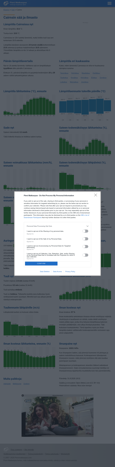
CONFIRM (41, 263)
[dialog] (57, 233)
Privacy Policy (70, 271)
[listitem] (57, 226)
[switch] (85, 231)
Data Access (57, 271)
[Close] (96, 196)
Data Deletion (45, 271)
